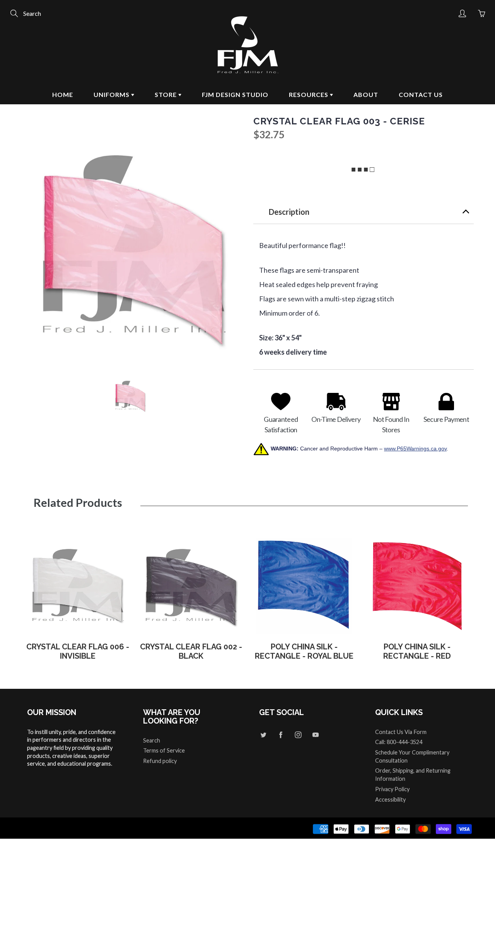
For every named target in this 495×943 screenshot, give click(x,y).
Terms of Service (164, 750)
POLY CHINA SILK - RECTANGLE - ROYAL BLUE (304, 651)
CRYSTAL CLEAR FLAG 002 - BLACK (191, 651)
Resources (309, 94)
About (365, 94)
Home (62, 94)
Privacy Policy (392, 789)
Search (151, 740)
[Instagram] (298, 735)
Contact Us (421, 94)
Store (166, 94)
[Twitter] (263, 735)
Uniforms (112, 94)
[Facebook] (280, 735)
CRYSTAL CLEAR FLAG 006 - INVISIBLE (77, 651)
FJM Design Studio (235, 94)
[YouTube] (315, 735)
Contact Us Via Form (401, 732)
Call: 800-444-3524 (398, 742)
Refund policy (160, 761)
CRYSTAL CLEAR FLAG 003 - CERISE (339, 121)
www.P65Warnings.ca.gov (415, 448)
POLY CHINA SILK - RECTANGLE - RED (417, 651)
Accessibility (390, 799)
